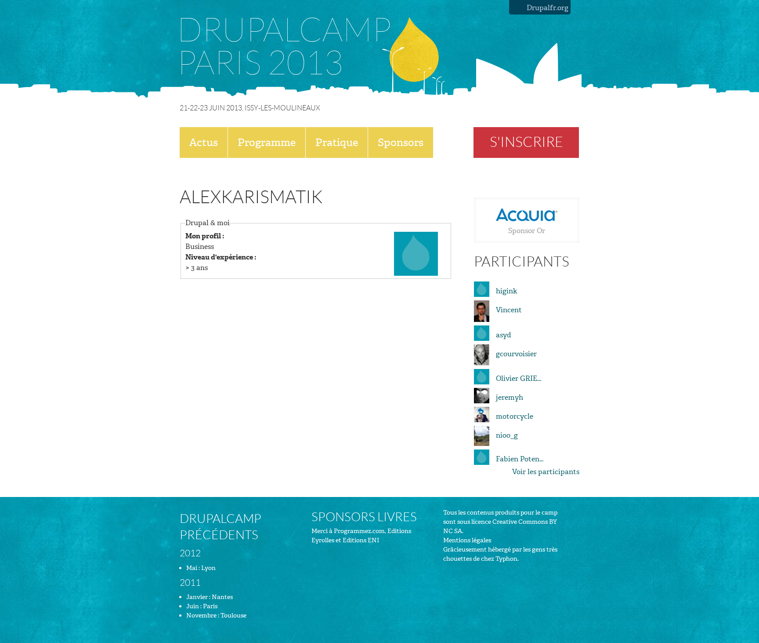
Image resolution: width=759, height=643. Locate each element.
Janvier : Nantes (209, 597)
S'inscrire (526, 142)
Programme (267, 142)
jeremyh (509, 397)
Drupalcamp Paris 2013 (284, 46)
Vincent (509, 309)
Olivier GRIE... (518, 378)
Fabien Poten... (519, 459)
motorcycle (514, 416)
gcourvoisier (516, 353)
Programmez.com (359, 531)
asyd (503, 335)
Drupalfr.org (547, 7)
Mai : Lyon (201, 568)
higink (506, 291)
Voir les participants (545, 471)
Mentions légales (467, 540)
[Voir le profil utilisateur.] (416, 253)
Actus (203, 142)
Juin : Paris (201, 606)
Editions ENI (361, 540)
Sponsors (400, 142)
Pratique (336, 142)
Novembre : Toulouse (216, 615)
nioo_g (507, 435)
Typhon (506, 559)
